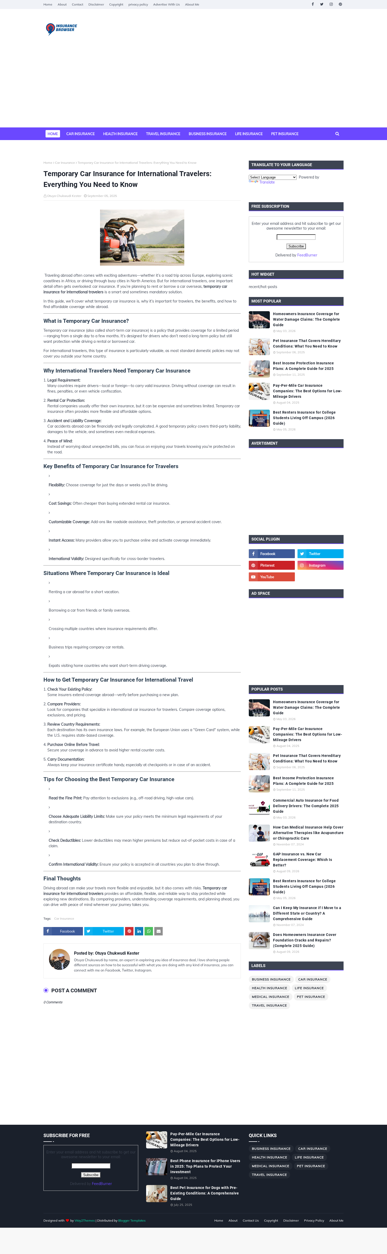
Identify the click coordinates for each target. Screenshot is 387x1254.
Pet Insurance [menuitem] (285, 134)
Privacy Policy (314, 1220)
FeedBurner (307, 255)
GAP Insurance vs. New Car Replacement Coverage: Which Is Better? (302, 859)
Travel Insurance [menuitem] (163, 134)
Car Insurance (65, 163)
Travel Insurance (269, 1005)
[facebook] (312, 4)
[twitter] (322, 4)
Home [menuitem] (53, 134)
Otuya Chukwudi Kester (64, 196)
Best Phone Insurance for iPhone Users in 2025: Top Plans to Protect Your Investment (205, 1166)
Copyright (116, 4)
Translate (267, 182)
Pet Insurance (311, 997)
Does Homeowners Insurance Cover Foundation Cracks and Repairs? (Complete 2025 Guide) (304, 940)
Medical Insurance (270, 997)
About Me (192, 4)
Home (47, 4)
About (62, 4)
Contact (77, 4)
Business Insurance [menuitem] (208, 134)
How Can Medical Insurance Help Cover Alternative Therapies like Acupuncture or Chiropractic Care (308, 832)
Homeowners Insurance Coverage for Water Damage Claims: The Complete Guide (306, 319)
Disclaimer (96, 4)
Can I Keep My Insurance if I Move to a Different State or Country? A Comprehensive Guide (307, 913)
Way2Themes (85, 1220)
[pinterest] (340, 4)
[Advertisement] (193, 88)
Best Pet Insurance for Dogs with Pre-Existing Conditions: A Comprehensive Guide (204, 1193)
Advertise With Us (166, 4)
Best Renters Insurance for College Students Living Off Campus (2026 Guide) (304, 417)
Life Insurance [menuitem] (249, 134)
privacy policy (138, 4)
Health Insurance (269, 988)
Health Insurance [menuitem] (120, 134)
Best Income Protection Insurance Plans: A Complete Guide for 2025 (303, 366)
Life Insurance (309, 988)
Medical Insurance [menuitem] (66, 146)
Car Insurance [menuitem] (80, 134)
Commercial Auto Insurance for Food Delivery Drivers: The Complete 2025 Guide (306, 806)
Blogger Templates (132, 1220)
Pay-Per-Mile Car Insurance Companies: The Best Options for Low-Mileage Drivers (307, 391)
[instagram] (331, 4)
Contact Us (251, 1220)
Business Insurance (271, 979)
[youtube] (272, 576)
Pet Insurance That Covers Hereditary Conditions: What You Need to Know (307, 343)
